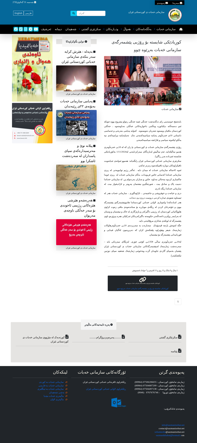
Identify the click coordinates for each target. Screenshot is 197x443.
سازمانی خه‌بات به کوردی (51, 382)
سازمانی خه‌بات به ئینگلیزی (50, 389)
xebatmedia (160, 432)
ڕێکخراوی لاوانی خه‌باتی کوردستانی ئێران (106, 389)
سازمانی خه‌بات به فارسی (51, 385)
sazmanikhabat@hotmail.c (168, 435)
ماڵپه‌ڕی (59, 399)
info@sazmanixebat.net (173, 425)
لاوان (52, 399)
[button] (165, 29)
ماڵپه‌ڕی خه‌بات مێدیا (54, 396)
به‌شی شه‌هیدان (56, 392)
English (18, 13)
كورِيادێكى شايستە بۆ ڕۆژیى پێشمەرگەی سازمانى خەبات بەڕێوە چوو (143, 288)
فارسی (28, 13)
